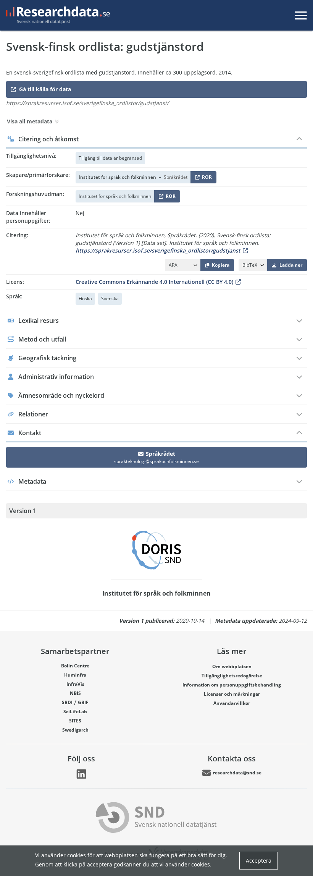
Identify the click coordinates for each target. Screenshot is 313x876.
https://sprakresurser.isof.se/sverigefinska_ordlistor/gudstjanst (158, 250)
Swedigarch (75, 730)
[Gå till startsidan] (56, 15)
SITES (75, 720)
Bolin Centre (75, 665)
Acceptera (258, 860)
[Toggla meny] (301, 15)
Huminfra (75, 675)
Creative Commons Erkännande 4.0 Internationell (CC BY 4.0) (154, 281)
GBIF (83, 702)
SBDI (67, 702)
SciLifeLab (75, 711)
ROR (205, 178)
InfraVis (75, 684)
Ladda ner (290, 265)
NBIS (75, 693)
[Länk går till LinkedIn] (81, 774)
